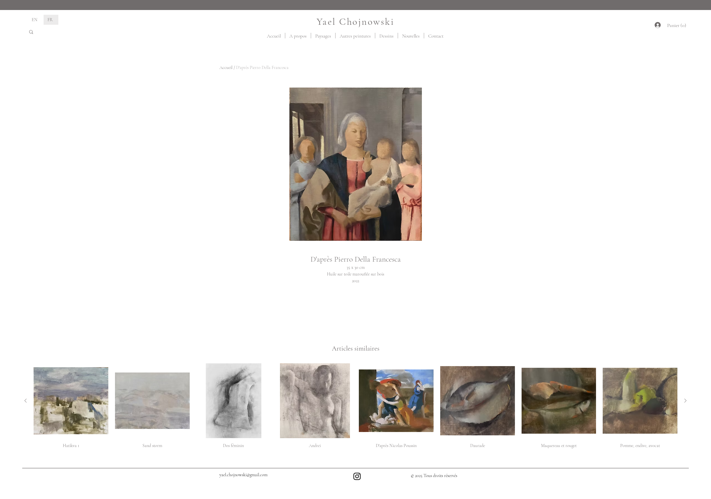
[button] (675, 25)
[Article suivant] (685, 400)
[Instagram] (357, 476)
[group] (355, 408)
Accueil (225, 67)
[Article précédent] (25, 400)
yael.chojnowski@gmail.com (243, 475)
